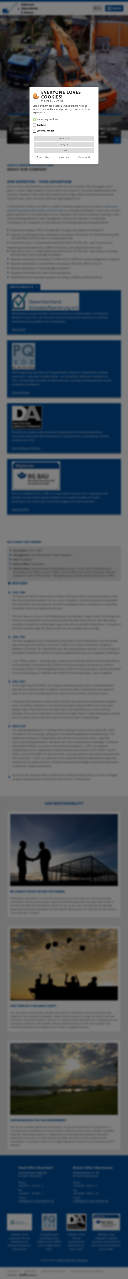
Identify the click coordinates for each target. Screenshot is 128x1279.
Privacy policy (43, 157)
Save (64, 150)
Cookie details (84, 157)
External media (45, 131)
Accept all (64, 138)
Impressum (64, 157)
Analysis (41, 125)
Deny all (64, 144)
